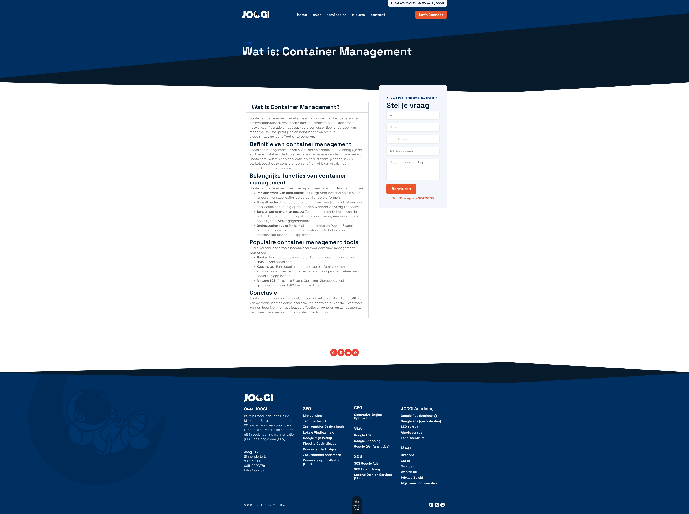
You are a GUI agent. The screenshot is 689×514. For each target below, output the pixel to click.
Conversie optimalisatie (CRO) (321, 462)
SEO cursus (409, 427)
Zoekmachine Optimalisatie (323, 427)
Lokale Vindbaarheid (318, 432)
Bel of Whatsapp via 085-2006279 (413, 198)
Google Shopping (367, 441)
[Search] (442, 505)
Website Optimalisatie (319, 443)
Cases (405, 461)
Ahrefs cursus (411, 432)
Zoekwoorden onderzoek (322, 455)
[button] (333, 352)
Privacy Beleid (412, 477)
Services (407, 466)
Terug (246, 42)
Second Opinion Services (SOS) (373, 476)
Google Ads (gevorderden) (421, 421)
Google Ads (362, 435)
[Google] (431, 505)
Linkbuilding (312, 415)
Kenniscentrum (412, 438)
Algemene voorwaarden (419, 483)
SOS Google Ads (366, 463)
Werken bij (409, 472)
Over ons (407, 455)
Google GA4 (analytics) (372, 446)
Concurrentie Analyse (319, 449)
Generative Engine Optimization (368, 416)
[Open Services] (344, 15)
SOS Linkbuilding (367, 469)
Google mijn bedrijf (317, 438)
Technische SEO (315, 421)
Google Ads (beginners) (419, 415)
